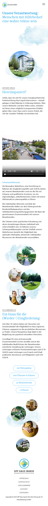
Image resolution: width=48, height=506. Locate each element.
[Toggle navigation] (44, 4)
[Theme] (9, 4)
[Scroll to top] (43, 501)
